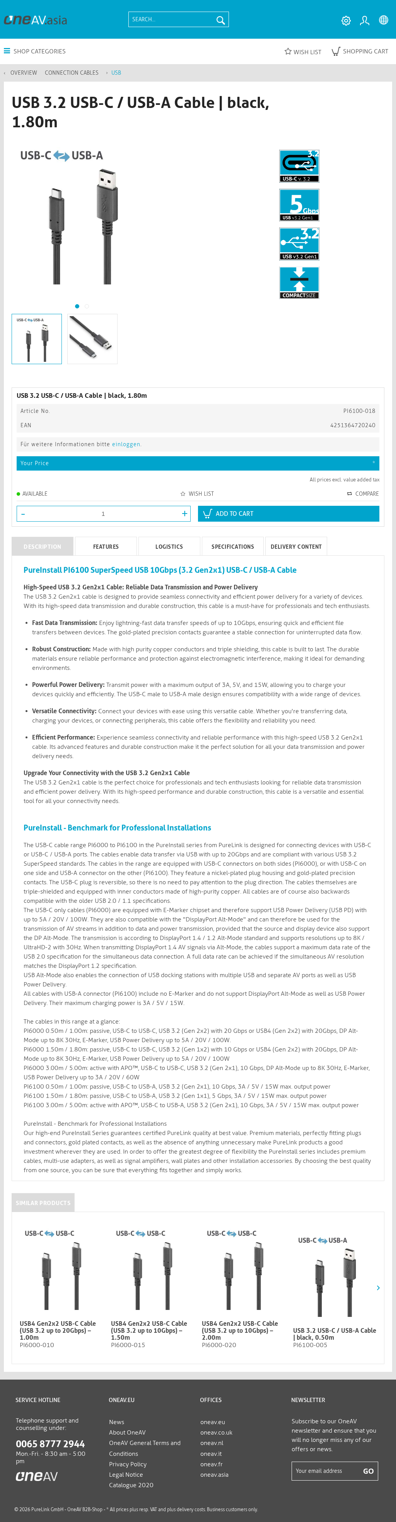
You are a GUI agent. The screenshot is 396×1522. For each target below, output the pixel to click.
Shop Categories (39, 51)
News (116, 1422)
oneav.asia (214, 1474)
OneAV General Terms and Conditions (145, 1448)
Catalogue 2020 (131, 1485)
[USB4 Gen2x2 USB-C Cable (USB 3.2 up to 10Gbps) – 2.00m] (243, 1268)
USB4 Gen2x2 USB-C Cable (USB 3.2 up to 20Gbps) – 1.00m (58, 1330)
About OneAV (127, 1432)
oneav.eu (212, 1422)
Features (106, 547)
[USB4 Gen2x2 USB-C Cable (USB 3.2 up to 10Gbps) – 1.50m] (153, 1268)
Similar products (43, 1203)
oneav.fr (211, 1464)
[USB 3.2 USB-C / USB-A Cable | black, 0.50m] (335, 1275)
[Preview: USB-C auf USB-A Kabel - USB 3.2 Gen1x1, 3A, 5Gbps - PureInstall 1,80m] (37, 339)
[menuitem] (178, 19)
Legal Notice (126, 1474)
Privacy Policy (128, 1464)
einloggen (126, 444)
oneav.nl (211, 1443)
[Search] (221, 19)
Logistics (169, 547)
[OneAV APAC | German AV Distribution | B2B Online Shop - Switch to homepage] (35, 19)
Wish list (307, 52)
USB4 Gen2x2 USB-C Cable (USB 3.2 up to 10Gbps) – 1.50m (149, 1330)
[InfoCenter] (345, 21)
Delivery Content (296, 547)
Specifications (233, 547)
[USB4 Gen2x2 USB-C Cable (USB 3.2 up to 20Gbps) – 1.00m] (61, 1268)
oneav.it (211, 1453)
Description (42, 546)
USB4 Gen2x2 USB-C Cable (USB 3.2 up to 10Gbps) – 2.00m (240, 1330)
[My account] (366, 21)
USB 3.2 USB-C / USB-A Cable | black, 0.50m (334, 1334)
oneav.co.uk (216, 1432)
